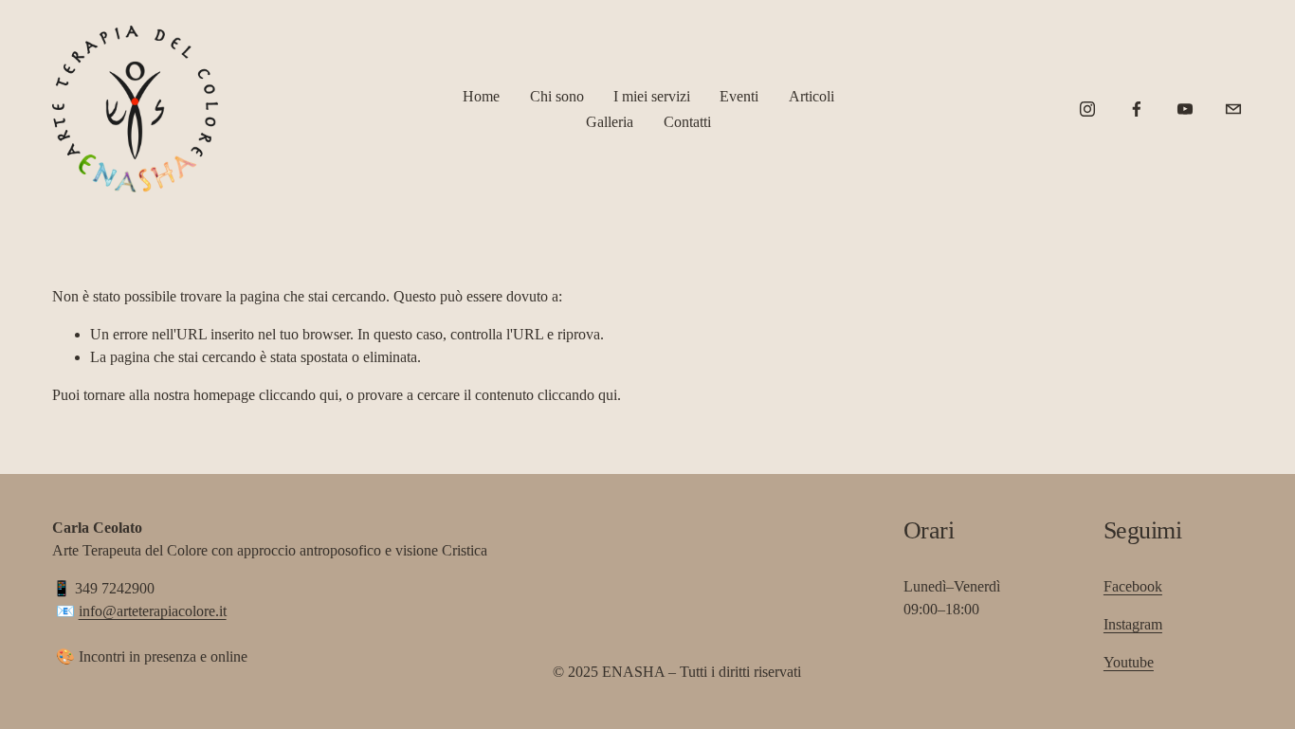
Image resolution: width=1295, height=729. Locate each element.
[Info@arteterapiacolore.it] (1233, 109)
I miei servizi (651, 96)
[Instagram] (1087, 109)
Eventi (739, 96)
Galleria (609, 122)
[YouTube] (1185, 109)
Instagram (1132, 624)
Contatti (687, 122)
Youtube (1128, 662)
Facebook (1132, 586)
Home (481, 96)
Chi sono (557, 96)
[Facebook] (1136, 109)
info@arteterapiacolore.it (153, 611)
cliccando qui (298, 395)
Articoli (811, 96)
